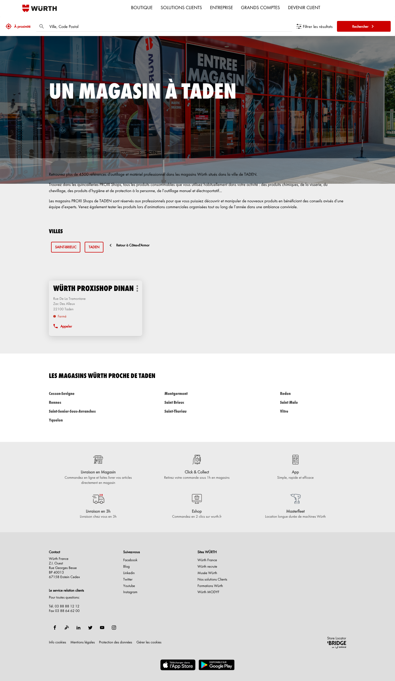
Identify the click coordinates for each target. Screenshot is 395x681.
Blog (126, 566)
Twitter (128, 579)
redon (285, 393)
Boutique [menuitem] (142, 7)
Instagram (130, 592)
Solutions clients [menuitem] (181, 7)
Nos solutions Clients (212, 579)
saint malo (289, 402)
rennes (55, 402)
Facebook (130, 560)
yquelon (56, 420)
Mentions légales (82, 642)
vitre (284, 411)
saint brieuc (174, 402)
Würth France (207, 560)
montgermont (176, 393)
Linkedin (129, 573)
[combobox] (169, 26)
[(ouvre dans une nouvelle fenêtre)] (177, 665)
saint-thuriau (175, 411)
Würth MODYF (208, 592)
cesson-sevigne (61, 393)
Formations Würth (210, 586)
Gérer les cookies (149, 642)
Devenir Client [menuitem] (304, 7)
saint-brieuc (65, 247)
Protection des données (115, 642)
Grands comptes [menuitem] (260, 7)
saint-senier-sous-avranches (72, 411)
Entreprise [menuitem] (221, 7)
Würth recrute (207, 566)
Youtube (129, 586)
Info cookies (57, 642)
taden (94, 247)
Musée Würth (207, 573)
